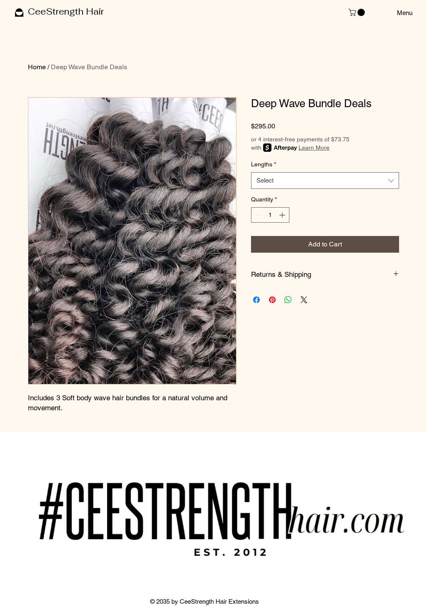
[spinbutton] (270, 215)
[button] (358, 12)
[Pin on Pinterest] (272, 300)
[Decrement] (257, 215)
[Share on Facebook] (256, 300)
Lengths (263, 164)
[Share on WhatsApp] (288, 300)
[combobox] (325, 180)
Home (37, 67)
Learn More (314, 147)
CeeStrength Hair (66, 11)
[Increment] (283, 215)
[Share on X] (304, 300)
